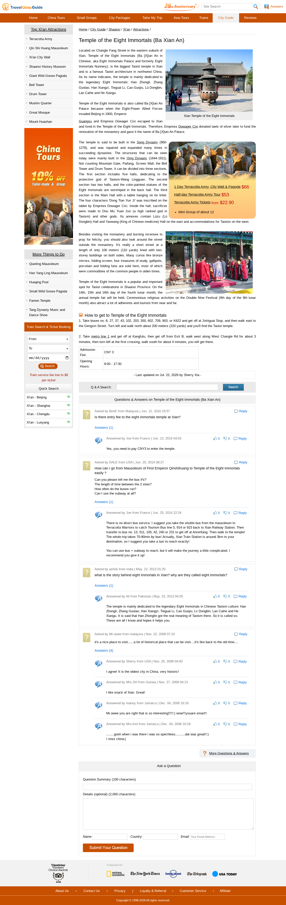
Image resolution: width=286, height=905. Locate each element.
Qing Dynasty (137, 158)
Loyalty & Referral (153, 891)
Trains (203, 18)
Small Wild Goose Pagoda (48, 291)
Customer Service (193, 891)
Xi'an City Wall (39, 57)
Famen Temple (39, 301)
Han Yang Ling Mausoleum (48, 273)
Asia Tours (181, 18)
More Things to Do (48, 254)
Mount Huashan (40, 122)
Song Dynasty (147, 142)
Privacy (119, 891)
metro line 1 (100, 336)
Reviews (250, 18)
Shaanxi (114, 29)
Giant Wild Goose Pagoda (48, 76)
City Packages (119, 18)
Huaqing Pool (38, 282)
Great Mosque (39, 112)
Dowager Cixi (188, 126)
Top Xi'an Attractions (48, 29)
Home (33, 18)
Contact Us (91, 891)
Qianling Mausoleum (44, 264)
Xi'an (126, 29)
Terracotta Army (40, 39)
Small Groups (87, 18)
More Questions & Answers (229, 753)
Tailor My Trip (152, 18)
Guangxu (85, 121)
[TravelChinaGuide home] (22, 6)
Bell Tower (36, 85)
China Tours (56, 18)
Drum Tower (38, 94)
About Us (62, 891)
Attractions (141, 29)
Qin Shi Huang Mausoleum (48, 48)
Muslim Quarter (40, 103)
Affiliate (225, 891)
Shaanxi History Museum (47, 66)
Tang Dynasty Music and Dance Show (47, 312)
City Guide (225, 18)
